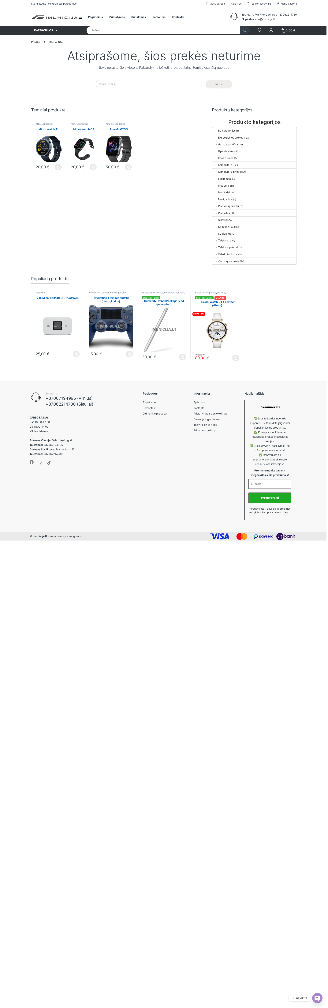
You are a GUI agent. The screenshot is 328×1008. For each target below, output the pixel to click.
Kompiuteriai (225, 164)
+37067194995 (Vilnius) (69, 398)
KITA (38, 123)
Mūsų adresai (217, 3)
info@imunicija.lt (258, 19)
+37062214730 (287, 14)
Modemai (223, 185)
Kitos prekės (225, 158)
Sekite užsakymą (261, 3)
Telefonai (223, 240)
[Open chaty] (317, 998)
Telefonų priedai (228, 247)
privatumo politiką (277, 512)
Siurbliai (223, 219)
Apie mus (236, 3)
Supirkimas (138, 17)
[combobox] (163, 30)
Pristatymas (117, 17)
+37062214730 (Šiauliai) (69, 404)
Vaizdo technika (227, 254)
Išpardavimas (226, 151)
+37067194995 (261, 14)
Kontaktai (178, 17)
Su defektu (225, 233)
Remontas (159, 17)
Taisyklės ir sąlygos (205, 424)
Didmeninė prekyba (155, 413)
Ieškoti (219, 84)
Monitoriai (224, 192)
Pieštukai (169, 292)
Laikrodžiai (47, 123)
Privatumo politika (204, 430)
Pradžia (35, 42)
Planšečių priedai (228, 206)
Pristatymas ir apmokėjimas (210, 413)
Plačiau (57, 167)
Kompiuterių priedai (229, 171)
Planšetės (224, 213)
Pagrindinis (95, 17)
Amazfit (110, 123)
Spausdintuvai (226, 226)
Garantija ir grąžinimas (207, 419)
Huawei (221, 292)
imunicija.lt (40, 536)
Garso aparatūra (228, 144)
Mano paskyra (289, 3)
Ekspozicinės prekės (230, 137)
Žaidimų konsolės (228, 261)
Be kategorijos (226, 130)
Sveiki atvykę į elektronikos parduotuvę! (54, 3)
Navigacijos (225, 199)
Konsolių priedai (118, 292)
